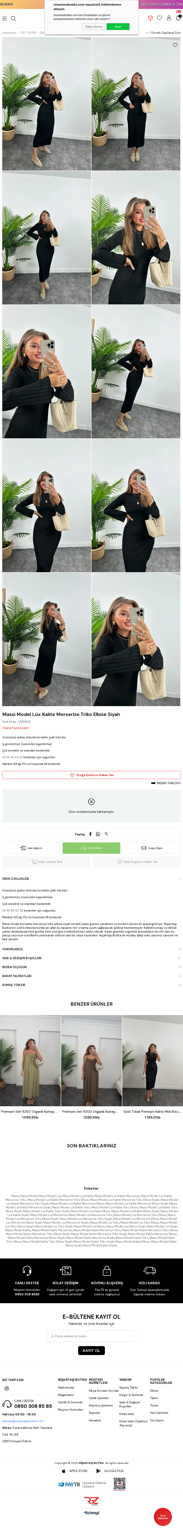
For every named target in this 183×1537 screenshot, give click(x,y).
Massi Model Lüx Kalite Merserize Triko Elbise (58, 1200)
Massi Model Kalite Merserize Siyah (90, 1238)
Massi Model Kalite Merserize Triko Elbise (150, 1230)
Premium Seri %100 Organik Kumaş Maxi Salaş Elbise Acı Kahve (91, 1111)
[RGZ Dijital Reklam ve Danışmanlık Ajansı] (91, 1501)
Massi (15, 1196)
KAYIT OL (91, 1350)
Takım (154, 1398)
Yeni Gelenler (159, 1413)
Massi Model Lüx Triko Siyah (54, 1226)
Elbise (154, 1391)
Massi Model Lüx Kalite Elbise (90, 1211)
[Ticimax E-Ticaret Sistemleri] (92, 1513)
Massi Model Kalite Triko (132, 1238)
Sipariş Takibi (128, 1387)
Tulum (154, 1405)
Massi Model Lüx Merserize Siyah (66, 1223)
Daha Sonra (93, 26)
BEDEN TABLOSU (169, 783)
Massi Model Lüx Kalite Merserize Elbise (77, 1204)
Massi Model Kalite (18, 1230)
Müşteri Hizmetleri (70, 1410)
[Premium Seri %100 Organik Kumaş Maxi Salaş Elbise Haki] (30, 1060)
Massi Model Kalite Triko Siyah (93, 1242)
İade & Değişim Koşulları (22, 958)
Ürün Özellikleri (15, 879)
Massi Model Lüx (50, 1196)
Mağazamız (66, 1395)
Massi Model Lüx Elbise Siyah (126, 1226)
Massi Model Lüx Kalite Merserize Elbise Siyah (137, 1204)
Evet (118, 26)
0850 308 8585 (27, 1294)
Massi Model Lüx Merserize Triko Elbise (140, 1215)
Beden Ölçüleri (14, 967)
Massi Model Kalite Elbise (133, 1242)
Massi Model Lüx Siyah (162, 1226)
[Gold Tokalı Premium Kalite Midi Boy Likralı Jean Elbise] (152, 1060)
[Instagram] (6, 1388)
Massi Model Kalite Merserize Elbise (152, 1234)
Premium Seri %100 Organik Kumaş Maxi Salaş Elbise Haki (30, 1111)
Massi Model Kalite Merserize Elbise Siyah (36, 1238)
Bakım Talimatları (16, 976)
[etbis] (119, 1484)
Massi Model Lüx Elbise (89, 1226)
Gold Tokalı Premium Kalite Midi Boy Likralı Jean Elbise (152, 1111)
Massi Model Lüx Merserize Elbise (136, 1219)
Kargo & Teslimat (131, 1395)
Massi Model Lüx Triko (104, 1223)
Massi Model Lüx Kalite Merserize (117, 1196)
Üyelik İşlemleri (99, 1398)
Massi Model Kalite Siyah (100, 1245)
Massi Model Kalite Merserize (52, 1230)
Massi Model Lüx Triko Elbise (140, 1223)
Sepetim (94, 1413)
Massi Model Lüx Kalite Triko (71, 1207)
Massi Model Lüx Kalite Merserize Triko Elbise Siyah (125, 1200)
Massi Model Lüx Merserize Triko (90, 1215)
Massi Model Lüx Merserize (48, 1215)
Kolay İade (126, 1414)
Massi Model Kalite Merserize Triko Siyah (99, 1234)
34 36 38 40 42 (12, 757)
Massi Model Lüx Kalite (77, 1196)
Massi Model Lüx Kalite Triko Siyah (46, 1211)
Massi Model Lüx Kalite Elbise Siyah (135, 1211)
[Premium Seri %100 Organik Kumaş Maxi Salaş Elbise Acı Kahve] (91, 1060)
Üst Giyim (156, 1420)
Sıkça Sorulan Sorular (104, 1391)
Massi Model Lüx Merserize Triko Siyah (86, 1219)
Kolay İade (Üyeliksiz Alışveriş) (133, 1423)
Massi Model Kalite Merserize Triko (97, 1230)
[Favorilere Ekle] (175, 45)
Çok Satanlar (163, 1517)
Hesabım (95, 1420)
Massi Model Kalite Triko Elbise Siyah (47, 1242)
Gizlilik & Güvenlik (70, 1402)
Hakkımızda (66, 1387)
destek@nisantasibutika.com (23, 1421)
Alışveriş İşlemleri (101, 1405)
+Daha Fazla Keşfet (15, 728)
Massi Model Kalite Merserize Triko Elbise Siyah (38, 1234)
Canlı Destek (95, 848)
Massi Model (28, 1196)
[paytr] (82, 1484)
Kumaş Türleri (13, 985)
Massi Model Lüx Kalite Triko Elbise (114, 1207)
